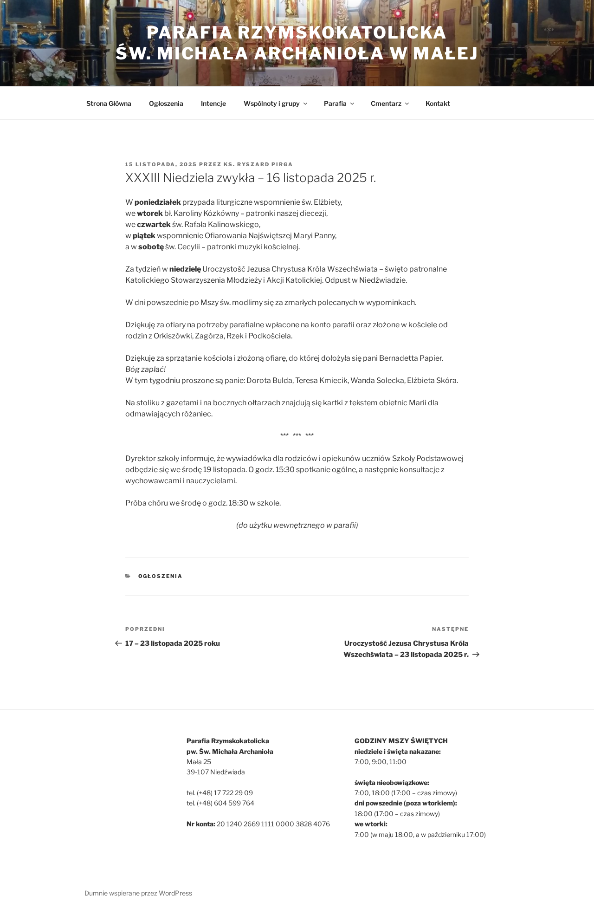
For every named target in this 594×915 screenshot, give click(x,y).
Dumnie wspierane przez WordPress (138, 893)
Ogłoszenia (166, 103)
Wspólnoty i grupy (272, 103)
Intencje (213, 103)
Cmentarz (386, 103)
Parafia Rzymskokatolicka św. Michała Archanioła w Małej (297, 43)
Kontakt (438, 103)
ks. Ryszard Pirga (258, 164)
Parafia (335, 103)
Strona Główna (108, 103)
